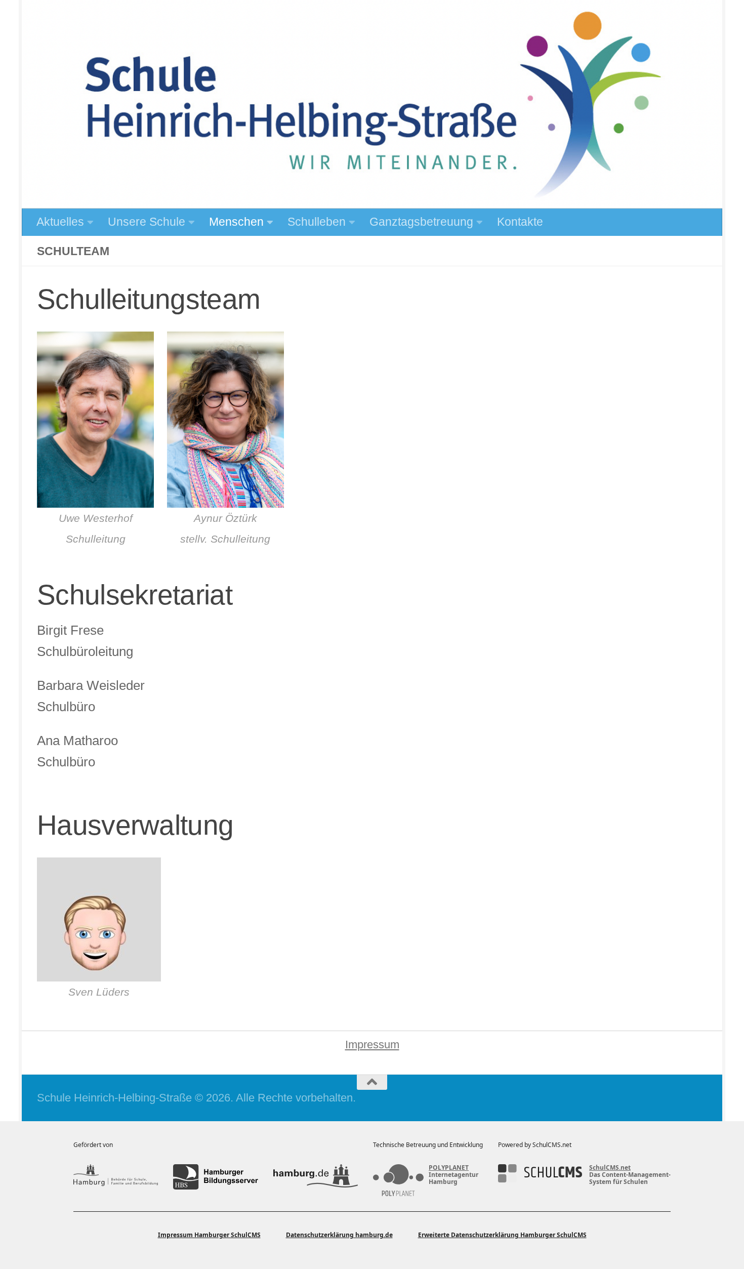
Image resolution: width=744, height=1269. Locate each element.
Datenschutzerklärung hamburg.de (339, 1235)
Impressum (372, 1044)
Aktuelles (60, 221)
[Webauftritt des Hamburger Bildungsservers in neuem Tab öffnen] (215, 1177)
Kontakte (520, 221)
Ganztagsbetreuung (421, 221)
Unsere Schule (146, 221)
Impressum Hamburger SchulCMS (209, 1235)
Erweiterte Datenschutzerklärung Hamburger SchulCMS (502, 1235)
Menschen (236, 221)
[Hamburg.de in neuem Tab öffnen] (315, 1177)
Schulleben (316, 221)
